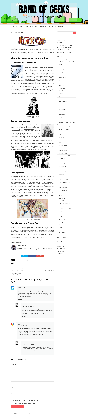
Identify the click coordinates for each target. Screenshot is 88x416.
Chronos (23, 274)
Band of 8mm (61, 77)
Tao (37, 274)
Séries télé (61, 198)
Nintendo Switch (62, 150)
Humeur (60, 106)
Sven (35, 274)
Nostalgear (60, 26)
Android (60, 69)
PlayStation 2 (61, 166)
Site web (12, 393)
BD (59, 80)
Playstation (61, 163)
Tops (60, 216)
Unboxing (61, 222)
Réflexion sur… (62, 185)
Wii (59, 224)
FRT (76, 413)
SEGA (60, 195)
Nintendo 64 (61, 148)
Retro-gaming (62, 190)
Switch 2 (60, 206)
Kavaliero (20, 287)
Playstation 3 (61, 169)
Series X (60, 200)
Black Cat (19, 274)
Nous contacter (52, 26)
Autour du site (62, 75)
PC (59, 161)
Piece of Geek (60, 246)
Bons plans (61, 82)
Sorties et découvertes (64, 203)
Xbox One (61, 232)
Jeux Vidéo (61, 117)
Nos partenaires (33, 26)
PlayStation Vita (62, 179)
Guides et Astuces (63, 104)
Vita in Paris (60, 253)
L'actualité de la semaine (64, 126)
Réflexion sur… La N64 (67, 45)
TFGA (60, 211)
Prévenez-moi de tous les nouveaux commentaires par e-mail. (25, 400)
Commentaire (14, 364)
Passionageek (60, 244)
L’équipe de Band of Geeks (22, 26)
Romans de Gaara (62, 192)
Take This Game (60, 251)
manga (32, 274)
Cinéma (60, 85)
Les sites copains (43, 26)
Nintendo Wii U (62, 153)
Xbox (60, 227)
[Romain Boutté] (13, 249)
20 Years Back (62, 59)
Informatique (61, 109)
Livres (60, 134)
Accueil (12, 26)
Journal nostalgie (62, 120)
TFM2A (60, 214)
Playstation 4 (61, 171)
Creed (27, 274)
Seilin (19, 324)
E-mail (12, 387)
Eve (29, 274)
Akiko (58, 45)
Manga (20, 273)
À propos (12, 242)
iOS (59, 112)
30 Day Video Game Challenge (65, 61)
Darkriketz (59, 240)
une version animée (26, 236)
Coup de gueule (62, 88)
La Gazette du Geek (61, 241)
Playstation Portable (63, 177)
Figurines (61, 96)
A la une (60, 64)
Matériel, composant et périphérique (67, 140)
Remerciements (62, 187)
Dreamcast (61, 93)
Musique (60, 142)
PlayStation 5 (61, 174)
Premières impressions (64, 182)
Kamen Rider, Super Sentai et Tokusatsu (67, 122)
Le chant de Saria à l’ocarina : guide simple (66, 50)
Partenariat (61, 158)
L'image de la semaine (63, 129)
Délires (60, 90)
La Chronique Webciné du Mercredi (66, 132)
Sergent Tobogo (61, 248)
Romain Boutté (21, 245)
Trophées (61, 219)
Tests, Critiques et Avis (64, 208)
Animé (17, 273)
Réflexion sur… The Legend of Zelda (67, 52)
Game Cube (61, 98)
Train (40, 274)
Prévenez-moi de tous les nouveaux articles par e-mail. (23, 403)
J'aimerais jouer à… (63, 114)
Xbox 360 (61, 230)
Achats (60, 67)
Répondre (20, 299)
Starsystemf (60, 250)
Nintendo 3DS (62, 145)
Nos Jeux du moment (63, 155)
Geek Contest (62, 101)
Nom (12, 380)
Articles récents (19, 242)
